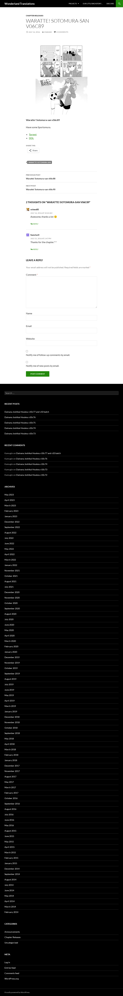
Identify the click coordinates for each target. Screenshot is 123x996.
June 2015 (9, 836)
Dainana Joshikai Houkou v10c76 (20, 417)
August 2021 (10, 581)
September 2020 (12, 608)
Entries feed (10, 967)
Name (29, 313)
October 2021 (11, 576)
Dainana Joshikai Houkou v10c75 (20, 422)
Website (30, 338)
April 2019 (9, 700)
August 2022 (10, 532)
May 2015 (9, 841)
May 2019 (9, 695)
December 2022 (12, 521)
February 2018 (11, 755)
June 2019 (9, 689)
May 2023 (9, 494)
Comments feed (11, 973)
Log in (7, 962)
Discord (110, 4)
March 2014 (10, 906)
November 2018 (12, 722)
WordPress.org (11, 978)
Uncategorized (11, 942)
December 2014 (12, 868)
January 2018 (10, 760)
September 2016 (12, 803)
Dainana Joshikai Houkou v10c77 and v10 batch (26, 412)
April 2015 (9, 847)
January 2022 (10, 565)
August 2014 (10, 879)
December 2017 (12, 765)
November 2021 (12, 570)
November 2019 (12, 662)
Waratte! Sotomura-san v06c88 (40, 177)
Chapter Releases (34, 15)
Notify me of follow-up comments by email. (48, 354)
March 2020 (10, 641)
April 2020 (9, 635)
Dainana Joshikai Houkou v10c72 (31, 475)
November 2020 (12, 597)
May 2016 (9, 825)
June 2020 (9, 624)
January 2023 (10, 516)
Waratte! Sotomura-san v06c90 (40, 188)
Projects (73, 4)
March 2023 (10, 505)
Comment (32, 274)
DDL (31, 138)
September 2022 (12, 527)
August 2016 (10, 809)
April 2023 (9, 500)
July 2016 (9, 814)
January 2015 (10, 863)
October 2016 (11, 798)
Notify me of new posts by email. (42, 365)
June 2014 (9, 890)
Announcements (12, 931)
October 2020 (11, 603)
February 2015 (11, 858)
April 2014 (9, 901)
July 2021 (9, 586)
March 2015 (10, 852)
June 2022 (9, 543)
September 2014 (12, 874)
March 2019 (10, 706)
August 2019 (10, 679)
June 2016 (9, 820)
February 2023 (11, 511)
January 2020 (10, 652)
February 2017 (11, 792)
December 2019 (12, 657)
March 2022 (10, 559)
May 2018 (9, 738)
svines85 (34, 209)
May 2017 (9, 782)
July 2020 (9, 619)
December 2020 (12, 592)
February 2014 (11, 912)
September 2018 (12, 733)
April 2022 (9, 554)
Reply (35, 224)
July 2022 (9, 538)
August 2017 (10, 776)
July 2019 (9, 684)
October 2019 (11, 668)
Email (29, 326)
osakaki (48, 32)
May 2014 (9, 896)
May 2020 (9, 630)
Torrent (33, 134)
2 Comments (62, 32)
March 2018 (10, 749)
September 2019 (12, 673)
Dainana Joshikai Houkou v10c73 (20, 433)
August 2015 (10, 830)
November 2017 (12, 771)
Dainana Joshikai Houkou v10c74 (20, 428)
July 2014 (9, 885)
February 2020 (11, 646)
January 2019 (10, 711)
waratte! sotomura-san (39, 162)
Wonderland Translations (19, 3)
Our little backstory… (93, 4)
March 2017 (10, 787)
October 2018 (11, 727)
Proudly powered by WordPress (17, 992)
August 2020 (10, 614)
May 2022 (9, 549)
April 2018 (9, 744)
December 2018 (12, 717)
